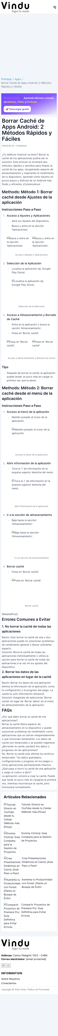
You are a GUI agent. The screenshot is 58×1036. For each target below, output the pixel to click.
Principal (6, 79)
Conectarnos (8, 983)
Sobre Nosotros (10, 978)
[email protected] (36, 959)
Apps (18, 79)
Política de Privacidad (38, 989)
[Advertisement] (29, 44)
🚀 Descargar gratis (17, 109)
